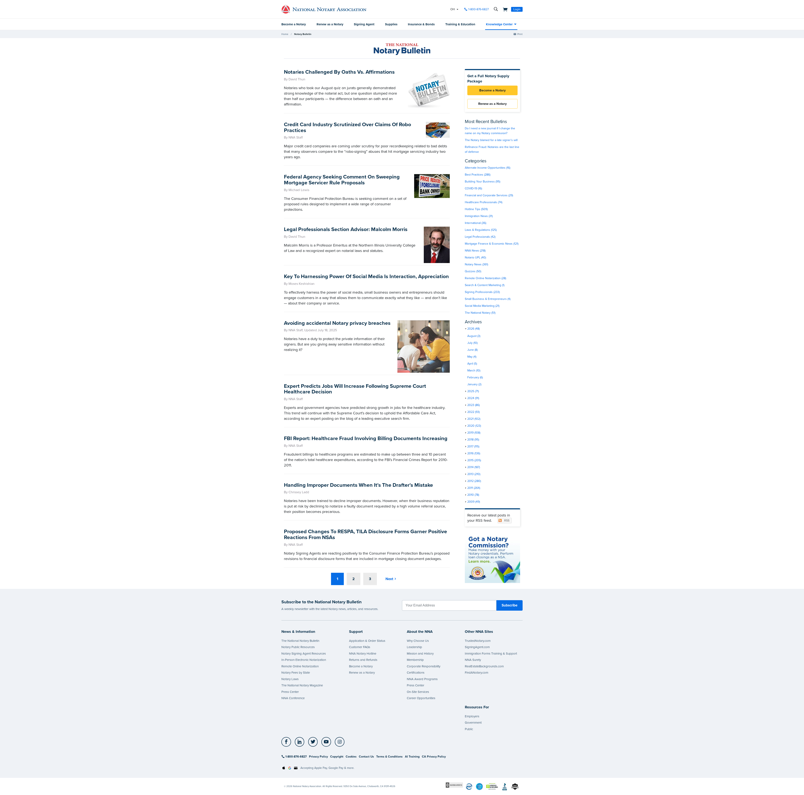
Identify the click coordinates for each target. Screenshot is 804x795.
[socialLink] (287, 742)
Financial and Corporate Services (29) (489, 195)
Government (473, 722)
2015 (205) (474, 460)
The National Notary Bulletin (300, 641)
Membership (415, 660)
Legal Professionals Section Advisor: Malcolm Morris (345, 229)
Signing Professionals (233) (482, 292)
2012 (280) (474, 481)
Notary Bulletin (302, 34)
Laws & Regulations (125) (481, 230)
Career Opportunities (421, 698)
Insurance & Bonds (421, 24)
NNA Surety (473, 660)
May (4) (471, 356)
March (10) (473, 370)
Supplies (391, 24)
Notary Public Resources (298, 647)
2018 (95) (473, 439)
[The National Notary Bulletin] (402, 49)
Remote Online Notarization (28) (485, 278)
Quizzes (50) (473, 271)
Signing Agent (364, 24)
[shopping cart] (504, 9)
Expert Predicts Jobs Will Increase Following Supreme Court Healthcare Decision (355, 389)
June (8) (472, 350)
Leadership (414, 647)
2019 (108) (473, 432)
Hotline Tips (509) (476, 209)
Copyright (336, 756)
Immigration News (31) (479, 216)
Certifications (415, 672)
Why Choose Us (418, 641)
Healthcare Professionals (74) (483, 202)
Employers (472, 716)
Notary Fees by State (295, 672)
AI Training (412, 756)
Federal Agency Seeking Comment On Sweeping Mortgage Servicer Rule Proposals (342, 180)
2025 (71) (473, 391)
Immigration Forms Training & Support (491, 653)
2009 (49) (473, 501)
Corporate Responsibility (423, 666)
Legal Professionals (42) (480, 237)
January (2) (474, 384)
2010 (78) (473, 495)
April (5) (472, 363)
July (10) (472, 343)
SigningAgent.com (477, 647)
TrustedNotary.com (478, 641)
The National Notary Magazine (302, 685)
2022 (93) (473, 412)
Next (389, 579)
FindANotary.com (476, 672)
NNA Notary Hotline (362, 653)
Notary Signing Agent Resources (303, 653)
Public (469, 729)
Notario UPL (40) (475, 257)
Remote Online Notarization (300, 666)
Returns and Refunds (363, 660)
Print (520, 34)
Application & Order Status (367, 641)
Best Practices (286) (477, 174)
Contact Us (366, 756)
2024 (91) (473, 398)
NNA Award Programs (422, 679)
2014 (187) (473, 467)
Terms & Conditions (389, 756)
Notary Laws (290, 679)
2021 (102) (473, 419)
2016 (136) (473, 453)
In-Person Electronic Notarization (303, 660)
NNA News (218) (475, 250)
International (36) (475, 223)
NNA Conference (293, 698)
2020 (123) (474, 426)
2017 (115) (473, 446)
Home (284, 34)
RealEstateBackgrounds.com (484, 666)
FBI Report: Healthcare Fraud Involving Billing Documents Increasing (365, 438)
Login (517, 9)
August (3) (473, 336)
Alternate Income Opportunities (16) (487, 168)
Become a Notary (293, 24)
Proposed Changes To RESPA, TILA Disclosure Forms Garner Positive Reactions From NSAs (365, 534)
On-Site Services (418, 692)
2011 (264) (473, 488)
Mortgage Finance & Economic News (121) (491, 243)
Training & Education (460, 24)
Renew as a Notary (330, 24)
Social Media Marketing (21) (482, 306)
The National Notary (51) (480, 313)
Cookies (351, 756)
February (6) (475, 377)
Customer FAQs (359, 647)
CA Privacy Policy (434, 756)
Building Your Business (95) (482, 181)
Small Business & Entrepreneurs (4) (487, 299)
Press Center (290, 692)
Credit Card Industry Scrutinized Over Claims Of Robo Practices (347, 127)
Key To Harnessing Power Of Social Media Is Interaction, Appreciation (366, 276)
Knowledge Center (499, 24)
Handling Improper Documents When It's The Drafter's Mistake (358, 485)
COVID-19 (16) (473, 188)
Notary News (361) (476, 264)
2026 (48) (473, 328)
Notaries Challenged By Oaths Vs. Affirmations (339, 72)
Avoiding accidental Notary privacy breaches (337, 323)
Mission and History (420, 653)
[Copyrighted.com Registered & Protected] (454, 784)
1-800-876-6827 (478, 9)
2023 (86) (473, 405)
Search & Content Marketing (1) (484, 285)
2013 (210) (473, 474)
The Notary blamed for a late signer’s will (491, 140)
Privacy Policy (318, 756)
